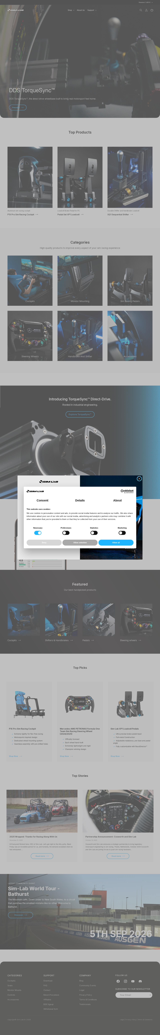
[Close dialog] (139, 478)
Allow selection (80, 542)
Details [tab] (80, 500)
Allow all (116, 542)
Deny (44, 542)
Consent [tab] (42, 500)
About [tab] (117, 500)
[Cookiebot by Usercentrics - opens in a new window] (123, 491)
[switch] (66, 533)
